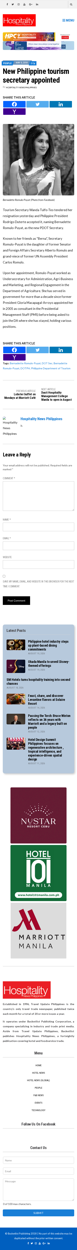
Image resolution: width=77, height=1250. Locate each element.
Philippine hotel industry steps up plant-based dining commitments (48, 645)
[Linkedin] (61, 104)
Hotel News (38, 1072)
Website (7, 557)
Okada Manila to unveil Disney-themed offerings (48, 664)
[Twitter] (37, 104)
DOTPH (25, 368)
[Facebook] (14, 104)
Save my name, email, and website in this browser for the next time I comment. (38, 584)
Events (38, 1102)
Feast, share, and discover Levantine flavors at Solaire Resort (46, 699)
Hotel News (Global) (38, 1080)
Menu (69, 20)
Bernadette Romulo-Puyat (25, 363)
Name (7, 519)
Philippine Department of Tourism (50, 368)
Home (38, 1065)
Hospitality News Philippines (21, 87)
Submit (38, 1212)
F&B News (38, 1095)
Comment (9, 478)
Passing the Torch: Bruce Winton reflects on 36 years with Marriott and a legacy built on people (49, 721)
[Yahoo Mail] (14, 111)
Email (7, 538)
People (7, 63)
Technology (38, 1110)
